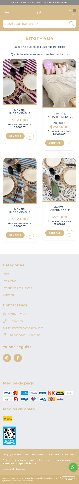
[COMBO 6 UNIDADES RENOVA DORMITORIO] (69, 143)
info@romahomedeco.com (25, 328)
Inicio (6, 274)
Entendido (68, 479)
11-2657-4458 (16, 321)
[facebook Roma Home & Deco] (18, 358)
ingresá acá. (62, 460)
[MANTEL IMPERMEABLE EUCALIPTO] (69, 233)
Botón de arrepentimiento (19, 463)
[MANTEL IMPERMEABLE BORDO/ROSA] (30, 136)
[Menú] (7, 12)
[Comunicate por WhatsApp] (73, 467)
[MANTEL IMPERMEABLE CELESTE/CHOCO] (30, 235)
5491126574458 (17, 314)
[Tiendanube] (14, 469)
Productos (9, 281)
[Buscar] (71, 23)
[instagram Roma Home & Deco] (7, 358)
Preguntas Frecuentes (17, 288)
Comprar (15, 136)
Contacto (9, 295)
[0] (71, 13)
